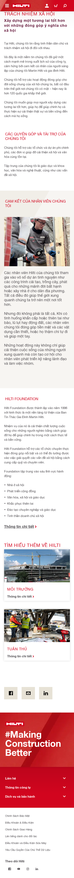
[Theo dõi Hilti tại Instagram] (27, 868)
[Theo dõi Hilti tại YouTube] (18, 868)
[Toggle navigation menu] (7, 5)
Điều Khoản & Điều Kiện (19, 822)
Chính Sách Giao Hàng (18, 829)
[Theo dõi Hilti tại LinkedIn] (36, 868)
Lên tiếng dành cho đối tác (21, 836)
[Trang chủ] (21, 6)
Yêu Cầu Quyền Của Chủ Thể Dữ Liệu (27, 849)
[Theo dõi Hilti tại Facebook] (9, 868)
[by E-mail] (28, 693)
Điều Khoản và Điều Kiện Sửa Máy (25, 842)
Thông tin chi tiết (19, 596)
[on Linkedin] (45, 693)
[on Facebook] (10, 693)
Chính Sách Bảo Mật (17, 815)
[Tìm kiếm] (64, 5)
